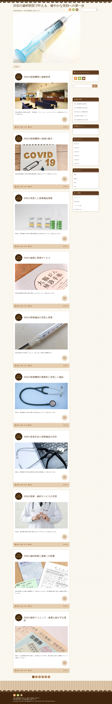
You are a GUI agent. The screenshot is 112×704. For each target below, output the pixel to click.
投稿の (76, 201)
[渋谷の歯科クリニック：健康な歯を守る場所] (41, 651)
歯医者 (75, 178)
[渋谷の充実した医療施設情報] (41, 229)
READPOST (64, 119)
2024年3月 (76, 159)
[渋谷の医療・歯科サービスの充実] (41, 527)
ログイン (76, 197)
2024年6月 (76, 147)
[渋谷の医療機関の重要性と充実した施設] (41, 408)
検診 (30, 127)
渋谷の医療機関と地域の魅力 (81, 107)
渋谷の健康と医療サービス (80, 115)
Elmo (66, 127)
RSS (70, 9)
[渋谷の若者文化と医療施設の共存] (41, 468)
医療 (18, 127)
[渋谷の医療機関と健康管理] (41, 108)
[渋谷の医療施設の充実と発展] (41, 348)
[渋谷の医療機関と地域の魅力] (41, 169)
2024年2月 (76, 163)
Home (16, 66)
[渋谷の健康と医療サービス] (41, 289)
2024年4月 (76, 155)
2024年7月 (76, 143)
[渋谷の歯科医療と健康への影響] (41, 587)
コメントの (77, 205)
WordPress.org (77, 209)
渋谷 (25, 127)
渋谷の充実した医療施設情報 (81, 111)
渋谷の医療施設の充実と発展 (81, 119)
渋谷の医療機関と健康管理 (80, 104)
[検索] (94, 86)
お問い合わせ (77, 9)
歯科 (21, 127)
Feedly (73, 9)
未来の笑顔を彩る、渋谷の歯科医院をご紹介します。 (24, 699)
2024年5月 (76, 151)
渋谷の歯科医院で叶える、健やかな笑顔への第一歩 (26, 698)
